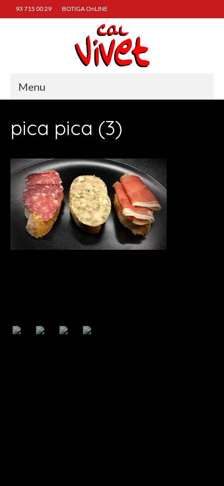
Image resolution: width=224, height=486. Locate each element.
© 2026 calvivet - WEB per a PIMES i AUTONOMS (69, 387)
